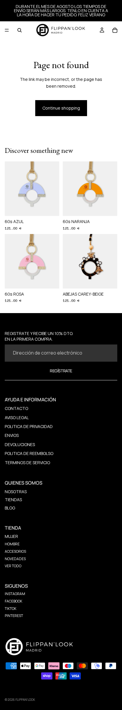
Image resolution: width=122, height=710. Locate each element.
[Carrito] (114, 30)
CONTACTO (16, 408)
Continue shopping (61, 108)
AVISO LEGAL (17, 417)
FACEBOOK (13, 601)
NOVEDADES (15, 558)
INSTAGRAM (15, 593)
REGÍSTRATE (61, 371)
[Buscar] (19, 30)
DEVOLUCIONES (20, 444)
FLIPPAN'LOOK (25, 700)
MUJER (11, 536)
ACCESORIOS (15, 551)
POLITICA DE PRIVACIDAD (29, 426)
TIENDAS (13, 499)
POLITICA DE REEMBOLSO (29, 453)
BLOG (10, 508)
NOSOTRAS (16, 491)
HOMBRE (12, 543)
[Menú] (7, 30)
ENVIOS (12, 435)
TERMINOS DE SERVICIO (27, 462)
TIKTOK (10, 608)
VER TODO (13, 565)
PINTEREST (14, 615)
